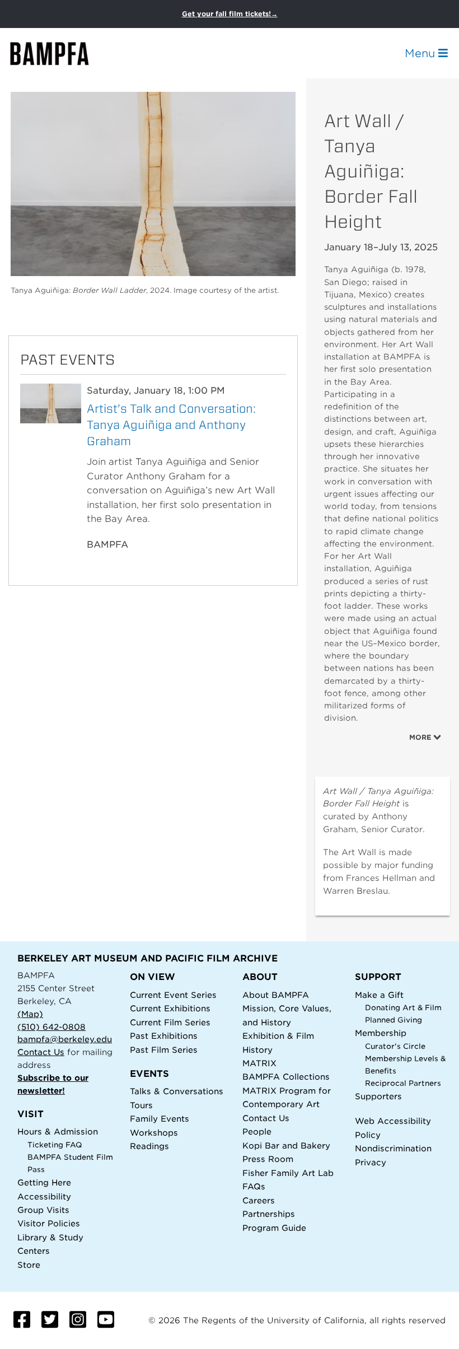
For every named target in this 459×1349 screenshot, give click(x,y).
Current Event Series (173, 995)
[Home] (59, 53)
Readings (149, 1146)
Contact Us (40, 1052)
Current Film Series (170, 1022)
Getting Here (44, 1182)
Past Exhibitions (164, 1035)
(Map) (30, 1014)
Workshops (154, 1132)
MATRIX (259, 1063)
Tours (141, 1105)
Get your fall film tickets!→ (230, 14)
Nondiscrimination (393, 1148)
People (256, 1131)
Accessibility (44, 1196)
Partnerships (268, 1214)
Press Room (267, 1159)
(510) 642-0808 (51, 1026)
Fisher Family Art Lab (288, 1173)
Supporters (378, 1096)
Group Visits (43, 1210)
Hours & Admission (57, 1131)
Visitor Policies (48, 1223)
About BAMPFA (275, 995)
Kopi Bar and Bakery (286, 1145)
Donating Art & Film (403, 1007)
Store (28, 1264)
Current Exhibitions (170, 1008)
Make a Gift (379, 995)
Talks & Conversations (176, 1091)
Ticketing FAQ (54, 1145)
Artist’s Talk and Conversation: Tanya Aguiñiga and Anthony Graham (171, 425)
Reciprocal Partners (403, 1083)
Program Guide (274, 1228)
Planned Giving (393, 1020)
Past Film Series (164, 1049)
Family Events (159, 1118)
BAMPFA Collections (286, 1076)
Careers (258, 1200)
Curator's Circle (395, 1046)
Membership (380, 1033)
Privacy (370, 1162)
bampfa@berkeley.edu (64, 1039)
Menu (421, 53)
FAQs (253, 1186)
